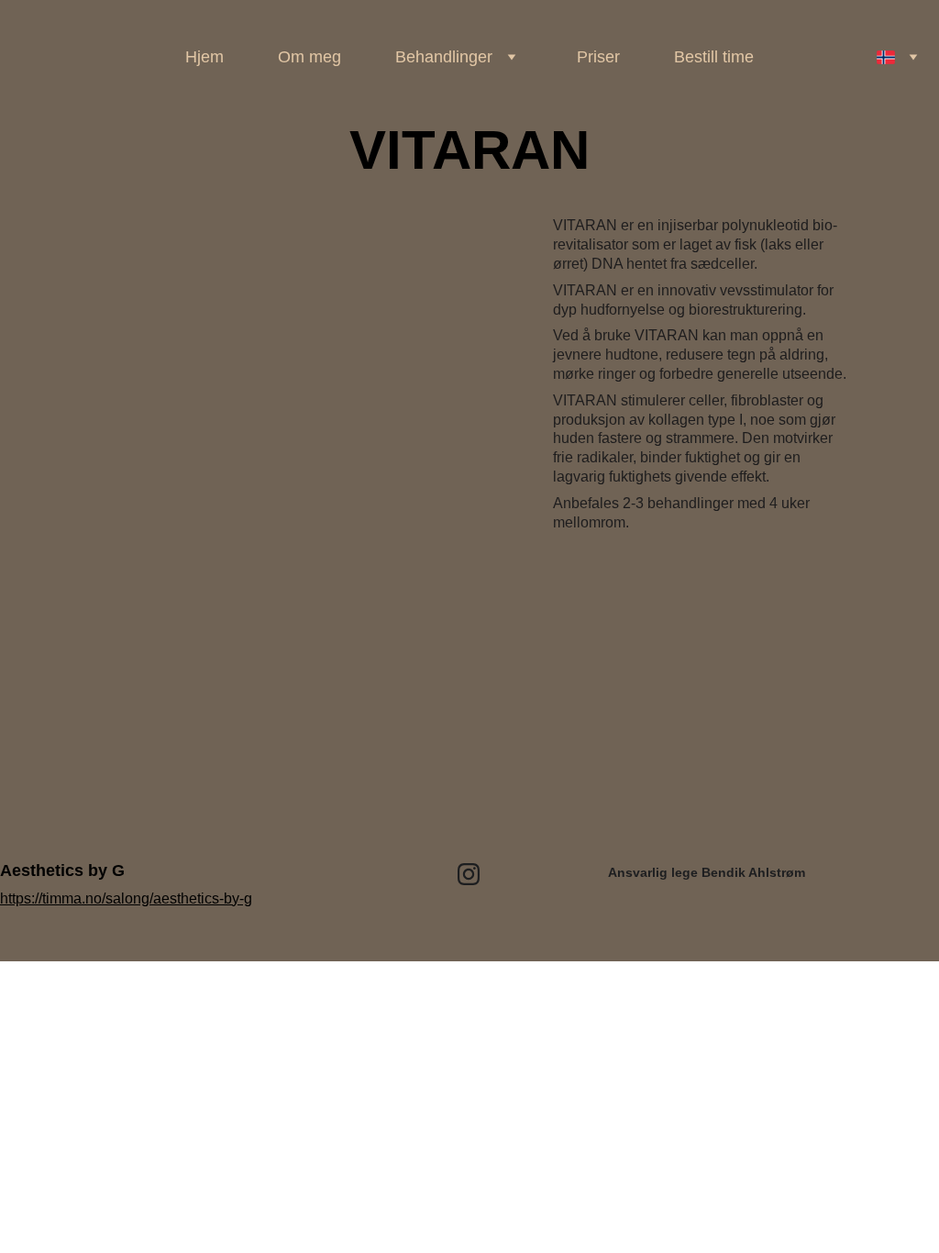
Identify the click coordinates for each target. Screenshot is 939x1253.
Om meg (309, 57)
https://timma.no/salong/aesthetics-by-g (126, 898)
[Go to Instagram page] (469, 874)
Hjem (204, 57)
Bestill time (714, 57)
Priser (598, 57)
